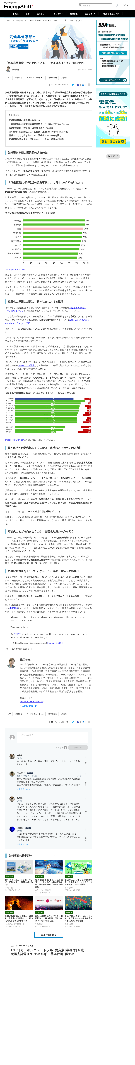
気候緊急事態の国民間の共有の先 (24, 120)
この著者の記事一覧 (28, 706)
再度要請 (13, 608)
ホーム (8, 20)
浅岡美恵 (16, 69)
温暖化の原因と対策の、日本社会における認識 (31, 128)
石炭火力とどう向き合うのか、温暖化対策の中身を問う (35, 135)
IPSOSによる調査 (26, 365)
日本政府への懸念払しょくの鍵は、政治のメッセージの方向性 (38, 131)
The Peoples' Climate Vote (15, 269)
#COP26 (17, 634)
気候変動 (19, 20)
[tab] (15, 14)
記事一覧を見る (48, 934)
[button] (9, 78)
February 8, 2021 (55, 643)
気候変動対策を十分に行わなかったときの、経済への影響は (37, 139)
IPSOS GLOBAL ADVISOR (14, 440)
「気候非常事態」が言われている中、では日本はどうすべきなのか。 (56, 20)
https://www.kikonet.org (32, 701)
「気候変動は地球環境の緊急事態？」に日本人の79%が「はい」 (39, 124)
